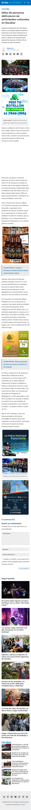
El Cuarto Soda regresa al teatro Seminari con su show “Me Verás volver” (15, 603)
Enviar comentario (24, 568)
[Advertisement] (15, 159)
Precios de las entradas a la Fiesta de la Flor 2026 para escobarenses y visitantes (13, 684)
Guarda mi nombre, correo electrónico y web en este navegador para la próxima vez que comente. (15, 561)
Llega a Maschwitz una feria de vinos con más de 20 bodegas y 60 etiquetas (15, 735)
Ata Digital (22, 804)
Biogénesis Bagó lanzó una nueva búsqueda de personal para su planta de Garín (20, 772)
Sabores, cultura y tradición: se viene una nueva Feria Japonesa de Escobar (15, 657)
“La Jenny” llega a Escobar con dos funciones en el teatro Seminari (14, 630)
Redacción (10, 48)
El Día (11, 3)
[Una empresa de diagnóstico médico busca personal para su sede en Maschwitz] (6, 781)
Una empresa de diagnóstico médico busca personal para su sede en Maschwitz (20, 781)
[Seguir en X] (4, 796)
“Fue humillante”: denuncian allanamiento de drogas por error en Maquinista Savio (20, 764)
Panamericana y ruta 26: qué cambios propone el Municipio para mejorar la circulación (20, 747)
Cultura (5, 9)
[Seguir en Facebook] (7, 796)
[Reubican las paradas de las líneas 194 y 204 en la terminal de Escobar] (6, 755)
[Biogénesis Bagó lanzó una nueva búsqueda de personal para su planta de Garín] (6, 772)
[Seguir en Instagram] (11, 796)
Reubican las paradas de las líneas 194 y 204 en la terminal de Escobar (20, 754)
